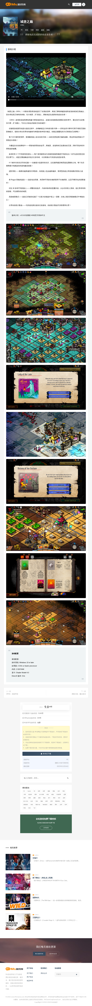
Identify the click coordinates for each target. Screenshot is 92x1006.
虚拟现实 (25, 804)
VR (34, 791)
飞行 (34, 808)
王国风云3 (36, 917)
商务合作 (44, 973)
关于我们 (30, 973)
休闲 (39, 791)
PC (22, 30)
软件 (66, 804)
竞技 (37, 801)
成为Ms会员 (53, 953)
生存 (59, 797)
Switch (29, 791)
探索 (39, 797)
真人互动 (25, 801)
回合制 (30, 794)
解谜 (51, 804)
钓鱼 (24, 808)
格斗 (49, 797)
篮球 (46, 801)
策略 (48, 30)
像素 (49, 791)
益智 (64, 797)
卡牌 (32, 30)
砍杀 (32, 801)
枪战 (44, 797)
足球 (61, 804)
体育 (44, 791)
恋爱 (65, 794)
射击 (48, 794)
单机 (26, 30)
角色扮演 (45, 804)
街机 (32, 804)
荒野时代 (36, 898)
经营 (51, 801)
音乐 (29, 808)
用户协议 (30, 977)
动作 (59, 791)
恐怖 (24, 797)
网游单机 (57, 801)
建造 (42, 30)
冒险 (54, 791)
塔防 (37, 30)
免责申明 (30, 981)
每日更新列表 (39, 953)
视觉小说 (38, 804)
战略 (34, 797)
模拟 (54, 797)
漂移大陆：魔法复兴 (79, 694)
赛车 (56, 804)
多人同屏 (41, 794)
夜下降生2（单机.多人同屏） (43, 878)
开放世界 (58, 794)
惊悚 (29, 797)
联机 (63, 801)
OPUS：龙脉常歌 (12, 694)
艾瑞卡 (35, 858)
